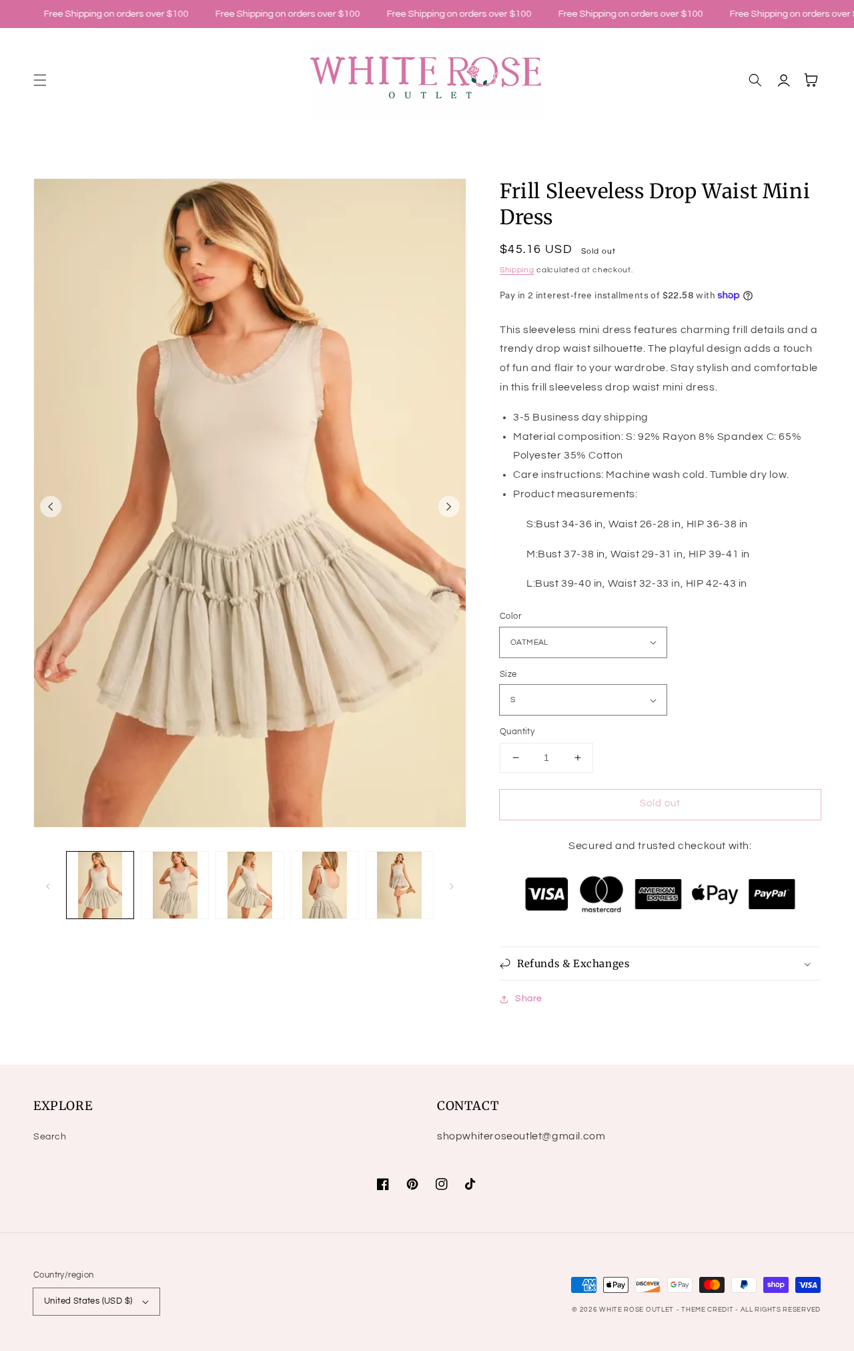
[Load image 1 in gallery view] (100, 885)
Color (510, 616)
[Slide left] (50, 506)
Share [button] (528, 998)
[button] (40, 80)
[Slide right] (449, 506)
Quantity (517, 731)
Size (508, 674)
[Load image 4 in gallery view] (325, 885)
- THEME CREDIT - (709, 1309)
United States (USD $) (88, 1301)
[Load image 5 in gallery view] (400, 885)
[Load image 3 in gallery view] (250, 885)
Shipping (517, 270)
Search (50, 1136)
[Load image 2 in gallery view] (175, 885)
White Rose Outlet (636, 1309)
